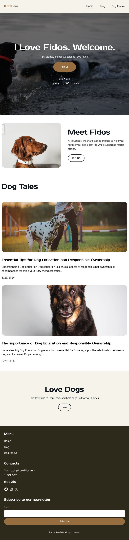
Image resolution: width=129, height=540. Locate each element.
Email (7, 507)
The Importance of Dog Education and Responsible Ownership (56, 343)
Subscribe (64, 521)
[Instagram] (11, 489)
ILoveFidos (11, 6)
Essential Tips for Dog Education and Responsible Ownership (56, 260)
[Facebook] (6, 489)
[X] (16, 489)
